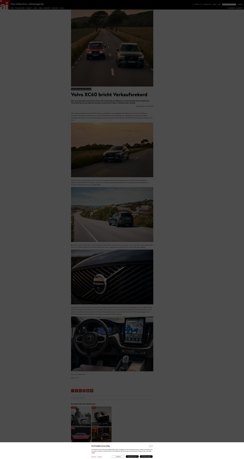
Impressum (100, 456)
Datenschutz (94, 456)
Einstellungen (118, 456)
